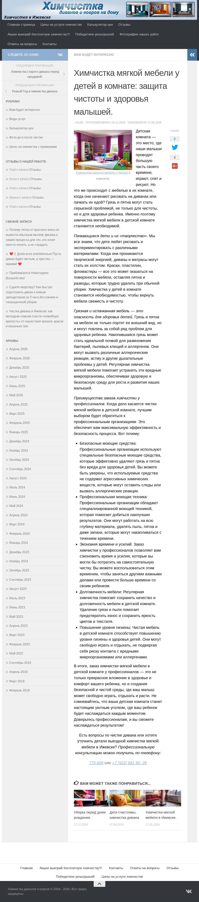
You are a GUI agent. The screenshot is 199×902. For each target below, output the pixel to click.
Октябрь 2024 (19, 459)
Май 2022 (16, 653)
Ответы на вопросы (22, 44)
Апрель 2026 (18, 349)
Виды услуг (17, 119)
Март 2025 (16, 413)
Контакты (50, 44)
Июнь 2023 (17, 607)
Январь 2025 (18, 432)
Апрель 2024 (18, 515)
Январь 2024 (18, 542)
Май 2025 (16, 395)
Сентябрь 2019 (20, 662)
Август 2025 (18, 376)
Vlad (79, 122)
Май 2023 (16, 616)
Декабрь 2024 (19, 441)
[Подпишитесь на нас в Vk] (60, 54)
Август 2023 (18, 589)
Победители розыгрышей (94, 34)
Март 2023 (16, 635)
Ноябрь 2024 (18, 450)
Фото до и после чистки (26, 137)
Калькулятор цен (100, 24)
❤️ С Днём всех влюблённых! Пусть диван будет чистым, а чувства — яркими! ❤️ (33, 259)
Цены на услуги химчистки (61, 24)
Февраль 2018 (19, 690)
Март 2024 (16, 524)
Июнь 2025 (17, 386)
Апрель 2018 (18, 672)
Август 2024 (18, 478)
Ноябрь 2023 (18, 561)
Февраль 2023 (19, 644)
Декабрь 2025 (19, 367)
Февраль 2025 (19, 422)
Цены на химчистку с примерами (33, 146)
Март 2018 (16, 681)
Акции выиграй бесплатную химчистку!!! (39, 34)
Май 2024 (16, 505)
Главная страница (21, 24)
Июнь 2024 (17, 496)
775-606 (96, 763)
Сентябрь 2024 (20, 469)
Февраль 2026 (19, 358)
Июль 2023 (17, 598)
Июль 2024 (17, 487)
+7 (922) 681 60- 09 (129, 763)
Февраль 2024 (19, 533)
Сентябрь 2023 (20, 579)
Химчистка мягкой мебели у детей (102, 172)
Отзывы (124, 24)
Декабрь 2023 (19, 552)
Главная (26, 868)
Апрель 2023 (18, 625)
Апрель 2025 (18, 404)
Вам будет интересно (94, 55)
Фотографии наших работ (139, 34)
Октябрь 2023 (19, 570)
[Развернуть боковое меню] (192, 55)
